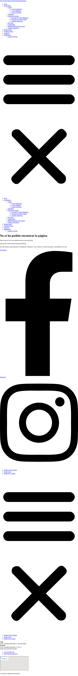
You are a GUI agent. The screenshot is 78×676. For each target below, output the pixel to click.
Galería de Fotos (13, 36)
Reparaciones (8, 30)
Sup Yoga (10, 23)
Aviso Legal (7, 472)
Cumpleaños (11, 24)
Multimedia (7, 35)
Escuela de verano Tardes (19, 19)
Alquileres (11, 14)
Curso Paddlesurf (16, 9)
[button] (39, 117)
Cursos (10, 7)
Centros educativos (13, 28)
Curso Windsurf (16, 11)
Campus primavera (17, 21)
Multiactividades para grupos (16, 26)
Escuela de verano (13, 16)
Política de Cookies (9, 473)
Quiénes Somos (8, 31)
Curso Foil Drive (16, 12)
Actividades (7, 6)
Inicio (5, 4)
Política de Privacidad (10, 470)
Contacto (6, 33)
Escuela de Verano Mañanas (19, 18)
